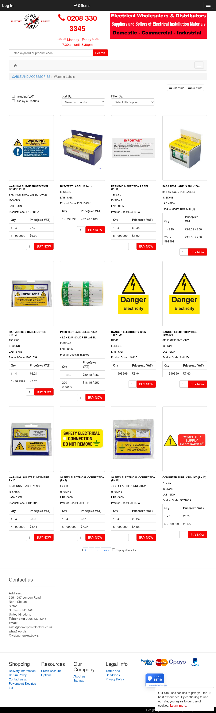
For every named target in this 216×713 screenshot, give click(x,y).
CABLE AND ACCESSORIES (31, 76)
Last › (106, 550)
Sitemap (78, 680)
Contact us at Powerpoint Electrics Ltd (22, 683)
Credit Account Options (51, 673)
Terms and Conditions (113, 673)
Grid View (178, 87)
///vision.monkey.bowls (24, 635)
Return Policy (18, 675)
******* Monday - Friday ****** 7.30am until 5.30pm (78, 42)
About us (79, 676)
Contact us (21, 579)
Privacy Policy (115, 679)
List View (196, 87)
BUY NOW (44, 246)
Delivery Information (22, 671)
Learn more (178, 705)
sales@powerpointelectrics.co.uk (31, 627)
